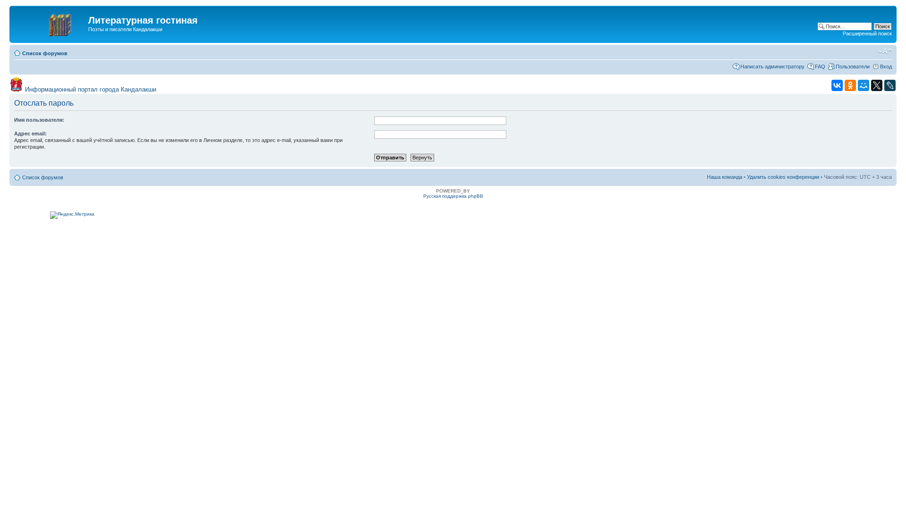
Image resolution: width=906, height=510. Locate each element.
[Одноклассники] (850, 85)
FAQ (820, 66)
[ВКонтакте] (837, 85)
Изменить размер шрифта (885, 51)
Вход (886, 66)
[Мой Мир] (863, 85)
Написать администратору (772, 66)
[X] (876, 85)
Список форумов (44, 53)
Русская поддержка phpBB (453, 196)
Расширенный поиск (867, 33)
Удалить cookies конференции (783, 177)
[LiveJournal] (890, 85)
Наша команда (724, 177)
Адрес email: (30, 133)
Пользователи (853, 66)
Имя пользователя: (39, 120)
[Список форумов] (50, 23)
